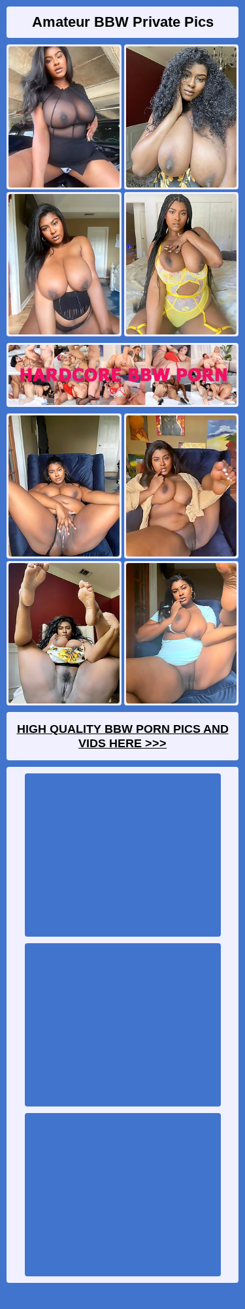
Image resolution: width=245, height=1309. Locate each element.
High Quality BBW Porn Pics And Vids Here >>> (123, 736)
